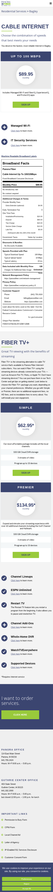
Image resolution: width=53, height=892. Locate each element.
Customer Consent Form (16, 857)
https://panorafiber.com (33, 302)
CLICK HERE (20, 715)
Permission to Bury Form (16, 820)
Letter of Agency (12, 842)
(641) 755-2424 (36, 294)
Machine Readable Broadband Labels (19, 156)
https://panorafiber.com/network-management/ (22, 278)
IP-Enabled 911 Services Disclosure (21, 850)
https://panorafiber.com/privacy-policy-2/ (20, 285)
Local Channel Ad (12, 835)
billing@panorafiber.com (33, 298)
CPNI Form (10, 827)
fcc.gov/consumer (35, 317)
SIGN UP (25, 105)
